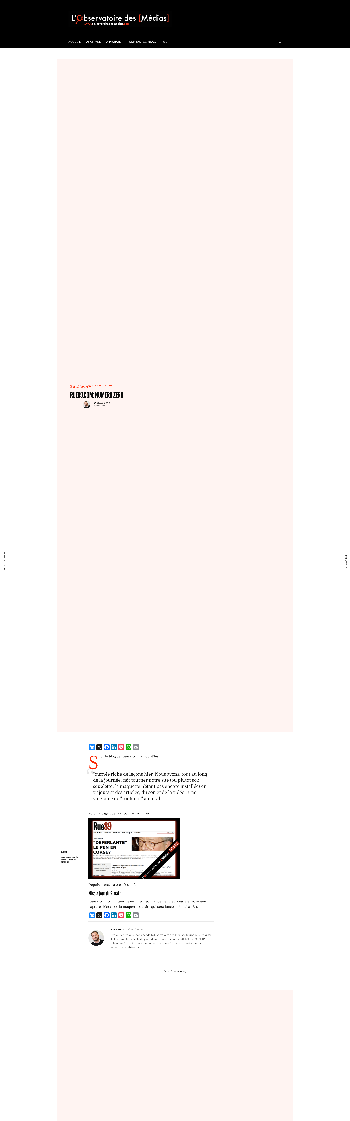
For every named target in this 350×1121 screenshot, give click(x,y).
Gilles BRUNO (103, 403)
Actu (73, 385)
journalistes (78, 387)
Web (88, 387)
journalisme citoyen (99, 385)
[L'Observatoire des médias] (120, 19)
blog (112, 756)
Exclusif (81, 385)
